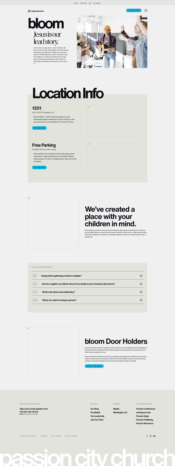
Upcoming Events (133, 10)
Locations (98, 3)
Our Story (94, 408)
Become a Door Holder (94, 366)
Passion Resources (144, 423)
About (76, 3)
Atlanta (116, 408)
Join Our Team (96, 419)
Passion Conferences (145, 408)
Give (90, 3)
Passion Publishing (144, 419)
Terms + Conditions (56, 436)
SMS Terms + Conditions (71, 436)
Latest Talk (83, 3)
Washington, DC (120, 412)
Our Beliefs (95, 412)
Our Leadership (97, 416)
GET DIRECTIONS (39, 128)
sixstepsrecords (143, 412)
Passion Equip (142, 416)
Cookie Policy (44, 436)
